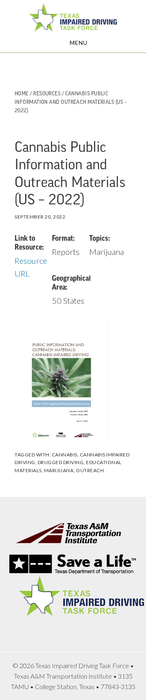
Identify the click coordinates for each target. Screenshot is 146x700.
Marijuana (59, 470)
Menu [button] (79, 42)
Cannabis (64, 455)
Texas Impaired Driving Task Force (73, 17)
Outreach (90, 470)
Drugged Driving (61, 462)
